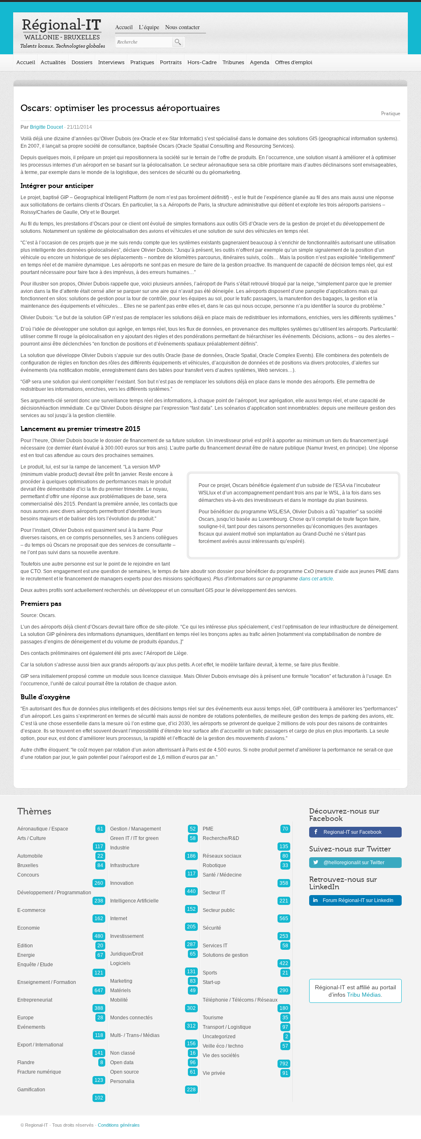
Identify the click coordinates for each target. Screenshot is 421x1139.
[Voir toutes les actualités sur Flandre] (61, 1058)
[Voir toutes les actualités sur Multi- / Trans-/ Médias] (154, 1031)
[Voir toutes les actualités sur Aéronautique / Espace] (61, 825)
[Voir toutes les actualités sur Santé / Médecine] (246, 871)
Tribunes (233, 62)
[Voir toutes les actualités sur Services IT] (246, 941)
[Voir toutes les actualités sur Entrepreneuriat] (61, 996)
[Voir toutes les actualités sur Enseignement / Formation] (61, 978)
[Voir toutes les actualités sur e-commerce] (61, 906)
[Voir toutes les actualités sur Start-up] (246, 978)
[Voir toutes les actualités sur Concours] (61, 871)
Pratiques (142, 62)
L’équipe (149, 27)
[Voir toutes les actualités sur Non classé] (154, 1049)
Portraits (171, 62)
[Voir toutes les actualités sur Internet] (154, 914)
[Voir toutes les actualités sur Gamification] (61, 1085)
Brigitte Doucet (46, 127)
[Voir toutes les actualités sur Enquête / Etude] (61, 960)
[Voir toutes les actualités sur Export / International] (61, 1040)
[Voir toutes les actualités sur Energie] (61, 951)
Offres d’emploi (293, 62)
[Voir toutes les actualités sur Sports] (246, 968)
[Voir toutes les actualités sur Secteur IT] (246, 888)
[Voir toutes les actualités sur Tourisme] (246, 1013)
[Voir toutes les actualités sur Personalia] (154, 1077)
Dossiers (82, 62)
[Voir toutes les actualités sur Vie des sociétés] (246, 1051)
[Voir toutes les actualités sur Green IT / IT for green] (154, 834)
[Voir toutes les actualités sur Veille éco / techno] (246, 1042)
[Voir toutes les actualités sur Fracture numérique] (61, 1068)
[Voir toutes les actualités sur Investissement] (154, 932)
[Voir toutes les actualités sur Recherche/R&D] (246, 834)
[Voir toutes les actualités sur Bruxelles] (61, 861)
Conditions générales (119, 1125)
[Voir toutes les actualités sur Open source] (154, 1068)
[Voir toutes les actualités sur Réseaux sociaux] (246, 852)
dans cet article (316, 579)
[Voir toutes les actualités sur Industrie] (154, 843)
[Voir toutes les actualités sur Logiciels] (154, 959)
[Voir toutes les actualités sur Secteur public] (246, 906)
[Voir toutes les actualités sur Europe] (61, 1013)
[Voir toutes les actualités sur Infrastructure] (154, 861)
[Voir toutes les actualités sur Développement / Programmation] (61, 888)
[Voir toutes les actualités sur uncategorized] (246, 1032)
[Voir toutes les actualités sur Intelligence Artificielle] (154, 896)
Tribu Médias (364, 994)
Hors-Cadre (202, 62)
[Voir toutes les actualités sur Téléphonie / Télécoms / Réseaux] (246, 996)
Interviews (111, 62)
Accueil (124, 27)
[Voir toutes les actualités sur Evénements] (61, 1023)
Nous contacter (182, 27)
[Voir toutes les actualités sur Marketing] (154, 977)
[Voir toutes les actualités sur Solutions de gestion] (246, 951)
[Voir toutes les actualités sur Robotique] (246, 861)
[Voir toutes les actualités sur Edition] (61, 941)
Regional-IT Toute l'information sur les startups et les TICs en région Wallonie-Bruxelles (63, 33)
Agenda (259, 62)
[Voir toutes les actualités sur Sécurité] (246, 924)
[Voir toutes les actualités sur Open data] (154, 1058)
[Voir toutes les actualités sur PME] (246, 825)
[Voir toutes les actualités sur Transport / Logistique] (246, 1023)
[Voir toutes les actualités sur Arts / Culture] (61, 834)
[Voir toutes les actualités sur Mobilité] (154, 996)
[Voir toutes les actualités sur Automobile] (61, 852)
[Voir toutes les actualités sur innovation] (154, 879)
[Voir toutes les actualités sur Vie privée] (246, 1069)
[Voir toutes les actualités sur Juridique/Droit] (154, 950)
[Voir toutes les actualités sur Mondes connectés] (154, 1013)
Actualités (53, 62)
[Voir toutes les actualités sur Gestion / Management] (154, 825)
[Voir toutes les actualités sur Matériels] (154, 986)
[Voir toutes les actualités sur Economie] (61, 924)
